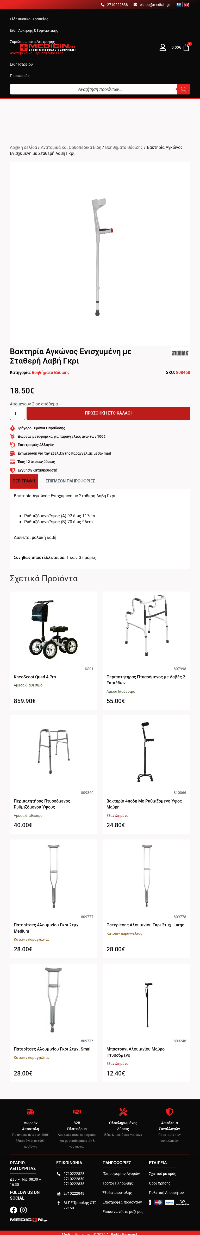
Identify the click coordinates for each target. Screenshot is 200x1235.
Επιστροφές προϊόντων (122, 1202)
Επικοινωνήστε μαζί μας (123, 1211)
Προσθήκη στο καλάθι (108, 413)
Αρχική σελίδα (23, 147)
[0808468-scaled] (100, 254)
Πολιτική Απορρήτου (166, 1192)
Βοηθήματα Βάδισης (124, 147)
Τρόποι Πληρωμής (118, 1183)
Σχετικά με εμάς (162, 1173)
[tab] (24, 481)
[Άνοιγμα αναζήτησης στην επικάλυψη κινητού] (100, 89)
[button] (29, 19)
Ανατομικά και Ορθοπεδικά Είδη (71, 147)
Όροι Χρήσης (160, 1183)
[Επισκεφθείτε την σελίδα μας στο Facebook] (13, 1210)
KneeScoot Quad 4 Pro (35, 676)
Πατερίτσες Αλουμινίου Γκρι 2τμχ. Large (145, 924)
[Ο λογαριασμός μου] (162, 47)
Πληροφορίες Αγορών (121, 1173)
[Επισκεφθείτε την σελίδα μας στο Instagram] (23, 1210)
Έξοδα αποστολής (117, 1192)
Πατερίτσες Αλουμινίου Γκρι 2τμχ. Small (52, 1049)
